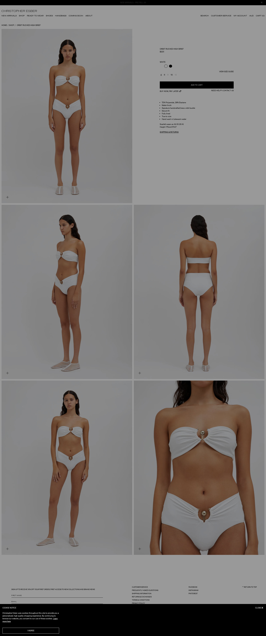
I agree (30, 630)
